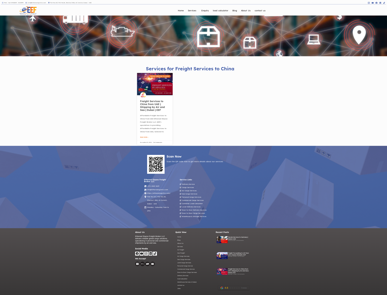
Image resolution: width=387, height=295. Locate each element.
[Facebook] (376, 3)
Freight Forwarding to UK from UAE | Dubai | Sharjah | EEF (238, 254)
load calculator (220, 10)
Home (181, 10)
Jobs (179, 288)
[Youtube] (142, 254)
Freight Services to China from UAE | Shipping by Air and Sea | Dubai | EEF (152, 105)
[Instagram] (146, 254)
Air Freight (180, 250)
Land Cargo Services (184, 262)
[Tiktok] (384, 3)
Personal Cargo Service (185, 266)
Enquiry (205, 10)
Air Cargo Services (183, 256)
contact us (260, 10)
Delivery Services (182, 275)
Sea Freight (181, 253)
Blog (234, 10)
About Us (246, 10)
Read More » (144, 137)
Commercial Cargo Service (186, 269)
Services (192, 10)
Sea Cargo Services (183, 259)
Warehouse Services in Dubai (187, 282)
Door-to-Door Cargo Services (187, 272)
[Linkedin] (380, 3)
